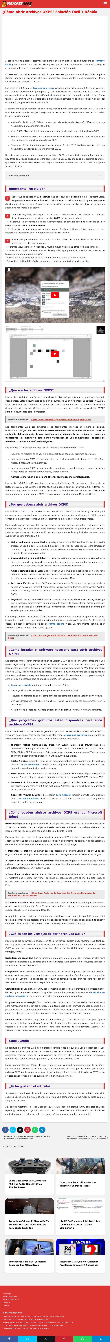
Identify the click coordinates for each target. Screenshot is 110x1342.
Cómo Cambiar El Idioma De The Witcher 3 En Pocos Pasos (26, 1319)
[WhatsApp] (35, 1130)
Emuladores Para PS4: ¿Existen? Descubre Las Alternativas (26, 1328)
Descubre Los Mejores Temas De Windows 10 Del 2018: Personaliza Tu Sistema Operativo (27, 1137)
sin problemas (31, 764)
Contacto (6, 1302)
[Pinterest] (27, 1130)
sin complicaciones (28, 798)
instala (27, 685)
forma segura (56, 623)
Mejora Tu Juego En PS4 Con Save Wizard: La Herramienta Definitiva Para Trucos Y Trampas (86, 1137)
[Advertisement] (55, 39)
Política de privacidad (11, 1299)
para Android (63, 795)
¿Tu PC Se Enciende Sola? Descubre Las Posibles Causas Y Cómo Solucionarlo (33, 1325)
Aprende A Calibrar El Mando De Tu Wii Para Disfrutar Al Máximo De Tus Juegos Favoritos (38, 1322)
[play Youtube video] (55, 295)
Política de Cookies (10, 1296)
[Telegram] (42, 1130)
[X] (20, 1130)
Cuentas (6, 1305)
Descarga (16, 685)
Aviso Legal (7, 1293)
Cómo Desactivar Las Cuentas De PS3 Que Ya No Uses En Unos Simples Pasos (33, 1316)
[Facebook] (5, 1130)
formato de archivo (43, 88)
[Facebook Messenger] (13, 1130)
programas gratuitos (75, 735)
